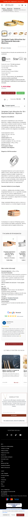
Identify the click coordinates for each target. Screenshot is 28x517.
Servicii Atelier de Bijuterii (6, 457)
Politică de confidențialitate (7, 446)
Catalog (3, 8)
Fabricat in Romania (9, 258)
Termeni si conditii (5, 448)
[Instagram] (11, 435)
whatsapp (21, 93)
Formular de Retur (5, 475)
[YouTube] (20, 435)
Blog (2, 484)
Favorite (3, 477)
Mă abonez (14, 415)
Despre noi (3, 454)
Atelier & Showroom (5, 467)
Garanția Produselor (5, 465)
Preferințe (13, 514)
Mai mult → (16, 382)
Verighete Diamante (7, 9)
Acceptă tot (20, 514)
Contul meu (3, 479)
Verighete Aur (17, 8)
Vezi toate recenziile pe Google (14, 343)
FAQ (2, 461)
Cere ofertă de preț (9, 93)
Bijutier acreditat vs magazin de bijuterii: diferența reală (11, 371)
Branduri (3, 481)
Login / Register (4, 473)
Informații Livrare (4, 459)
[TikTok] (15, 435)
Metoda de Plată (4, 463)
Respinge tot (6, 514)
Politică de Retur (4, 450)
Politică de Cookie (5, 452)
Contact (2, 486)
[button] (19, 5)
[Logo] (9, 5)
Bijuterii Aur (9, 8)
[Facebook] (7, 435)
